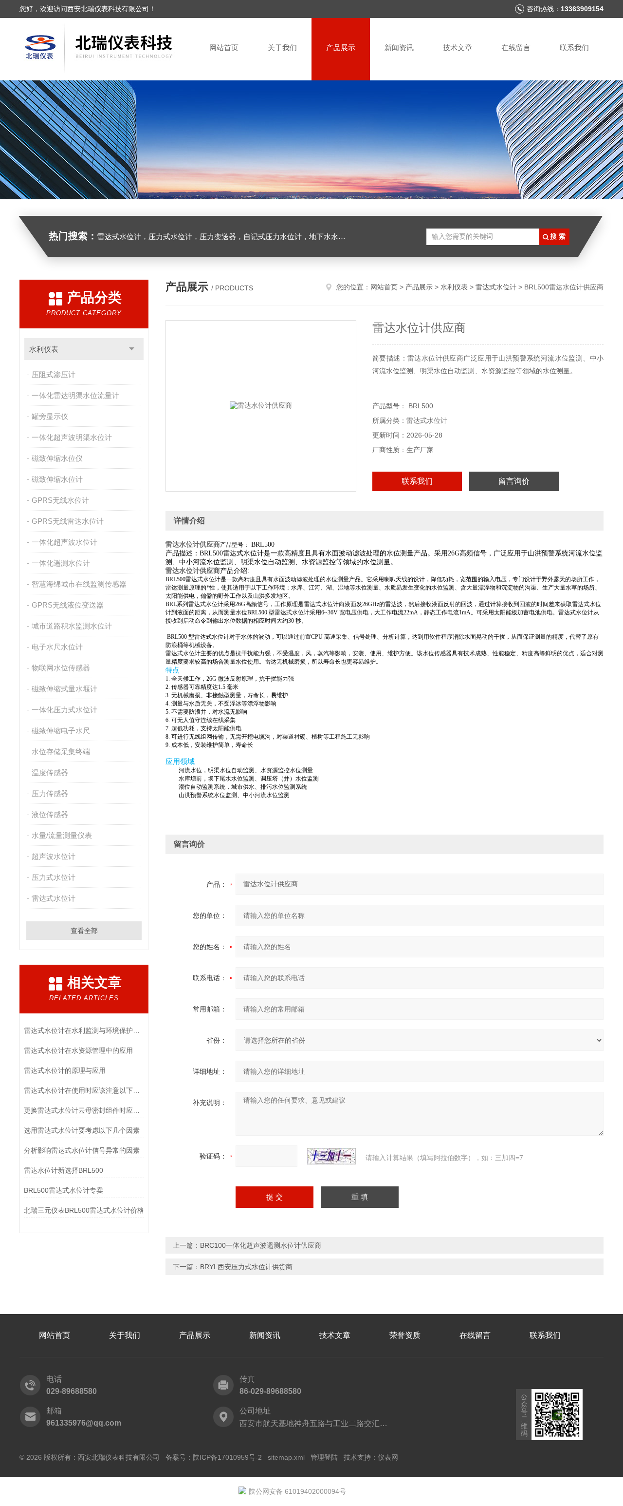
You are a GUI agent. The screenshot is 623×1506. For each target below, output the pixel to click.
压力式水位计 (53, 877)
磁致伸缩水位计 (57, 479)
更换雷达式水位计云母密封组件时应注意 (84, 1110)
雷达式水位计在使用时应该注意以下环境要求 (84, 1090)
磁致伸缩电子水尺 (61, 730)
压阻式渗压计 (53, 374)
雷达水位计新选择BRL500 (63, 1170)
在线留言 (516, 47)
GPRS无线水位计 (60, 500)
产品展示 (340, 47)
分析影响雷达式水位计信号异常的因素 (82, 1150)
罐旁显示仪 (50, 416)
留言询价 (514, 481)
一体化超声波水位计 (64, 542)
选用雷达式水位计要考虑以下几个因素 (82, 1130)
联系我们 (574, 47)
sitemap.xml (286, 1457)
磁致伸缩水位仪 (57, 458)
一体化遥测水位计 (61, 563)
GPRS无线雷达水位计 (68, 521)
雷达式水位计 (53, 898)
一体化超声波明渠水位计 (72, 437)
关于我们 (282, 47)
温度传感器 (50, 772)
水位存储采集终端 (61, 751)
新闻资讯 (399, 47)
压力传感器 (50, 793)
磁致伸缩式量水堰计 (64, 689)
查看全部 (84, 930)
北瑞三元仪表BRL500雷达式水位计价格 (84, 1210)
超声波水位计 (53, 856)
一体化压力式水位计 (64, 709)
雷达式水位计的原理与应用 (65, 1070)
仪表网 (388, 1457)
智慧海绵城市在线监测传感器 (79, 584)
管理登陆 (324, 1457)
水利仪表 (43, 349)
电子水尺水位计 (57, 647)
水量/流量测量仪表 (62, 835)
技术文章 (457, 47)
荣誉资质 (405, 1335)
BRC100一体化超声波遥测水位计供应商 (260, 1245)
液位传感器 (50, 814)
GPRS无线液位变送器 (68, 605)
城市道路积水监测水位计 (72, 626)
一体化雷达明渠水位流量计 (75, 395)
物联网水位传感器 (61, 668)
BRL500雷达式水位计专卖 (63, 1190)
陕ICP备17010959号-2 (227, 1457)
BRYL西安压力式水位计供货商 (246, 1267)
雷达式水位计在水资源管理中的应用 (78, 1050)
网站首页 (223, 47)
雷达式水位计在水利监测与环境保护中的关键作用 (84, 1030)
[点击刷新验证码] (331, 1156)
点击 (132, 349)
